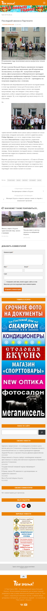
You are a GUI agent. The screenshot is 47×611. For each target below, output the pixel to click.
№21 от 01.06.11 (7, 15)
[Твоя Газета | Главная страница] (10, 3)
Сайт (5, 274)
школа (39, 180)
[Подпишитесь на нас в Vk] (21, 604)
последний (32, 180)
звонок (18, 180)
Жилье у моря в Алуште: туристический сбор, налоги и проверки (11, 231)
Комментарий (8, 252)
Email (26, 267)
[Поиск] (41, 432)
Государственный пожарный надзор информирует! (18, 467)
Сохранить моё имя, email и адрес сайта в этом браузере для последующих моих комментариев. (20, 283)
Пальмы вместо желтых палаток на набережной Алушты (31, 232)
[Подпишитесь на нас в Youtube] (25, 604)
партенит (24, 180)
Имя (5, 267)
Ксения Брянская (8, 24)
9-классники (11, 180)
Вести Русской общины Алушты (12, 478)
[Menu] (44, 2)
